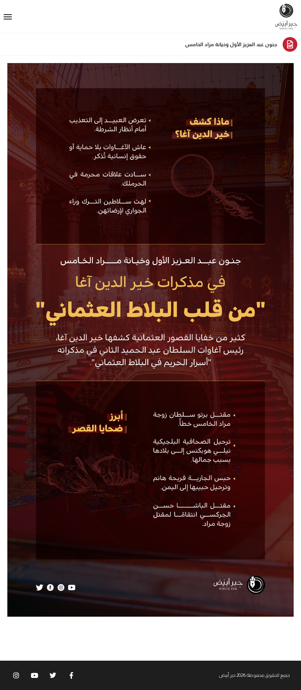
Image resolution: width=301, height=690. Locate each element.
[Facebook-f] (71, 675)
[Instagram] (16, 675)
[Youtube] (34, 675)
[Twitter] (53, 675)
